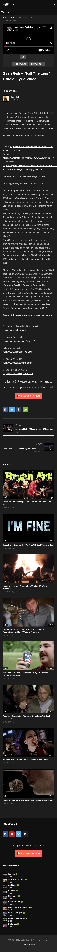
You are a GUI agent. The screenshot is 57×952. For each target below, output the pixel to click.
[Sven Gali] (6, 98)
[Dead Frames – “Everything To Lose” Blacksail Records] (28, 448)
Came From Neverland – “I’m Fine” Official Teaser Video (28, 545)
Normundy (13, 896)
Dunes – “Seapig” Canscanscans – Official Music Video (28, 800)
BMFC (13, 18)
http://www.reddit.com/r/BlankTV (18, 363)
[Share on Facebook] (5, 409)
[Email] (25, 834)
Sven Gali (15, 97)
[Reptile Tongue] (5, 914)
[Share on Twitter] (12, 409)
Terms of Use (28, 944)
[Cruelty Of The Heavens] (5, 908)
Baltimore (12, 924)
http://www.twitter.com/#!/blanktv (17, 352)
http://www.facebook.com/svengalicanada (32, 315)
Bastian (11, 890)
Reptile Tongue (15, 913)
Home (5, 18)
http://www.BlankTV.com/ (14, 330)
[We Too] (5, 875)
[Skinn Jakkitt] (5, 903)
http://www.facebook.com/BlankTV (19, 341)
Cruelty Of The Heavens (19, 907)
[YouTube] (12, 834)
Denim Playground (16, 918)
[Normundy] (5, 897)
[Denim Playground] (5, 919)
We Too (11, 874)
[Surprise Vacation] (5, 881)
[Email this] (25, 409)
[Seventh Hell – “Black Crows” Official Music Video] (28, 428)
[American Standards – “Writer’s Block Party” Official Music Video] (28, 699)
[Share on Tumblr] (18, 409)
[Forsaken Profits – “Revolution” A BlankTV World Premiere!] (28, 568)
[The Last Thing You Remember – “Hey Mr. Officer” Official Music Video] (28, 655)
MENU (6, 12)
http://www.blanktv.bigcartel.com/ (18, 373)
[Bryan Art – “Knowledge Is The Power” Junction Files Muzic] (28, 484)
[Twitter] (18, 834)
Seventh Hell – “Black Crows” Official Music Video (25, 759)
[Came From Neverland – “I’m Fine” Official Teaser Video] (28, 528)
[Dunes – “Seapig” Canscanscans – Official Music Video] (28, 783)
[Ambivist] (5, 886)
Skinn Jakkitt (14, 902)
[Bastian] (5, 892)
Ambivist (12, 885)
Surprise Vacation (16, 879)
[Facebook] (5, 834)
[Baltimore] (5, 925)
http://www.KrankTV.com (14, 113)
